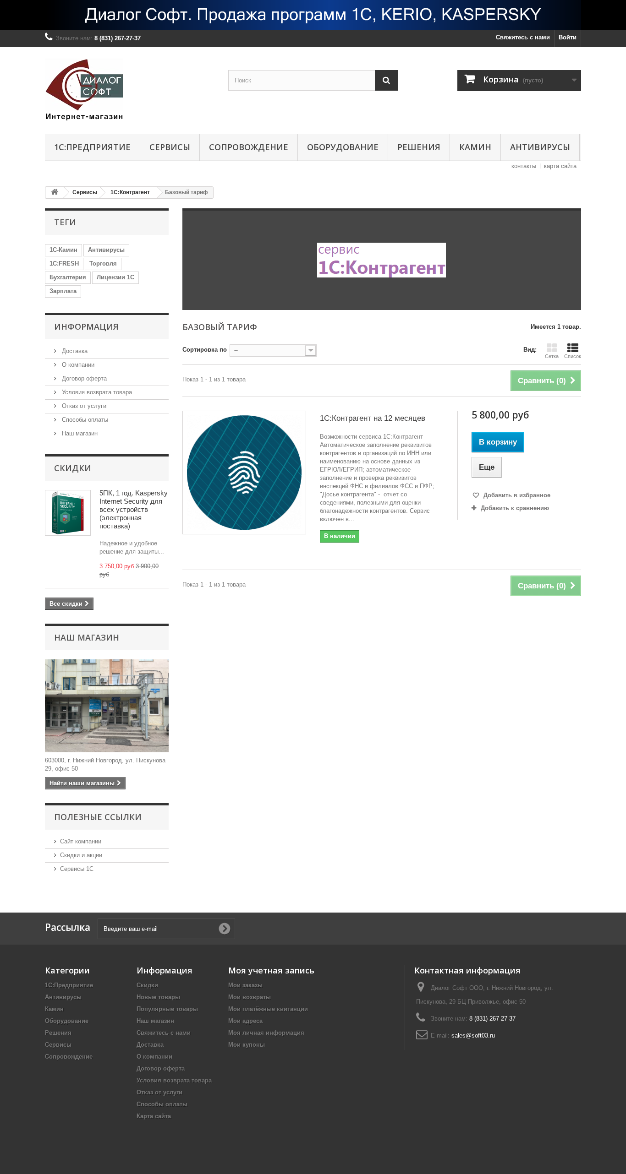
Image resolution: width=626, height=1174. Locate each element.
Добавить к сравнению (515, 508)
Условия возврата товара (96, 392)
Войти (568, 37)
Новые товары (158, 997)
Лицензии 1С (115, 277)
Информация (86, 326)
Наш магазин (79, 433)
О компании (77, 364)
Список (572, 356)
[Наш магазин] (107, 705)
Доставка (74, 351)
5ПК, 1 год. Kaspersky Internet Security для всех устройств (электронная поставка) (133, 509)
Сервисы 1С (76, 868)
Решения (418, 146)
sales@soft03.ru (473, 1035)
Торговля (103, 263)
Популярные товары (167, 1009)
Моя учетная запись (271, 970)
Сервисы (169, 146)
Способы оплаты (84, 419)
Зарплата (63, 291)
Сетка (552, 356)
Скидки (72, 467)
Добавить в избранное (516, 495)
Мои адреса (245, 1020)
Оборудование (343, 146)
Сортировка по (204, 349)
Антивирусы (540, 146)
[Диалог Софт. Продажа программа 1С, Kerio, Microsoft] (313, 15)
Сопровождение (248, 146)
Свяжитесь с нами (523, 37)
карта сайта (560, 166)
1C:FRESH (64, 263)
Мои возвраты (249, 997)
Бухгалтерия (67, 277)
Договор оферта (83, 378)
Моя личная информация (266, 1032)
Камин (475, 146)
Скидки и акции (81, 855)
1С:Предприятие (92, 146)
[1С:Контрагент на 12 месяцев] (244, 472)
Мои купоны (246, 1044)
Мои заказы (245, 985)
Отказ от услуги (83, 405)
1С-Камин (63, 249)
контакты (523, 166)
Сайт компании (80, 841)
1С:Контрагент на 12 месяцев (372, 418)
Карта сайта (154, 1116)
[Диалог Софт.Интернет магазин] (129, 88)
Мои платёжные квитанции (268, 1009)
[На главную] (54, 192)
